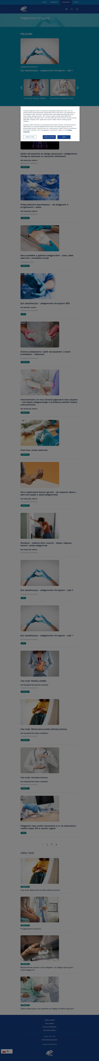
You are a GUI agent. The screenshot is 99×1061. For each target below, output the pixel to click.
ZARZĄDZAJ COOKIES (29, 137)
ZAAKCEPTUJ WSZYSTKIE (49, 137)
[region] (50, 123)
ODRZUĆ (64, 137)
